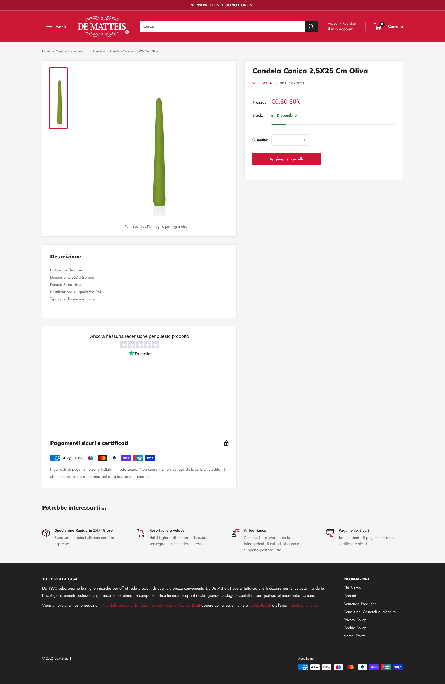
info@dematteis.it (304, 605)
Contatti (350, 596)
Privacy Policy (355, 620)
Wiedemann (262, 83)
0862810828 (260, 605)
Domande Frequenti (360, 604)
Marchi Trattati (355, 636)
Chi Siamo (352, 588)
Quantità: (260, 140)
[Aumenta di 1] (304, 140)
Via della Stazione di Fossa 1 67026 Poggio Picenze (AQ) (151, 605)
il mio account (341, 29)
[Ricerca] (311, 26)
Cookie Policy (355, 628)
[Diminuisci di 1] (277, 140)
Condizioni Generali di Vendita (370, 612)
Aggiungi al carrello (286, 159)
